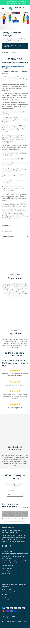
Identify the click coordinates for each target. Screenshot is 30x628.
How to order (6, 574)
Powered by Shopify (22, 621)
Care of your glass (8, 236)
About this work (7, 231)
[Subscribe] (22, 494)
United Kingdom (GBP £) (8, 617)
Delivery (13, 53)
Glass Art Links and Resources (11, 592)
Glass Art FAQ (6, 589)
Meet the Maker (7, 568)
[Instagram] (10, 546)
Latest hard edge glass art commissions (15, 554)
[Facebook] (2, 546)
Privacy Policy (6, 597)
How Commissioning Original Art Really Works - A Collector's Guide (14, 562)
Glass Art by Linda (11, 621)
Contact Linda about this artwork (13, 46)
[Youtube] (6, 546)
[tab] (6, 53)
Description (5, 53)
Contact (4, 582)
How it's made (6, 226)
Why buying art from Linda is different (14, 571)
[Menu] (2, 8)
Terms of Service (7, 600)
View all (25, 507)
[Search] (23, 9)
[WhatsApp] (13, 546)
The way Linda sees (8, 566)
